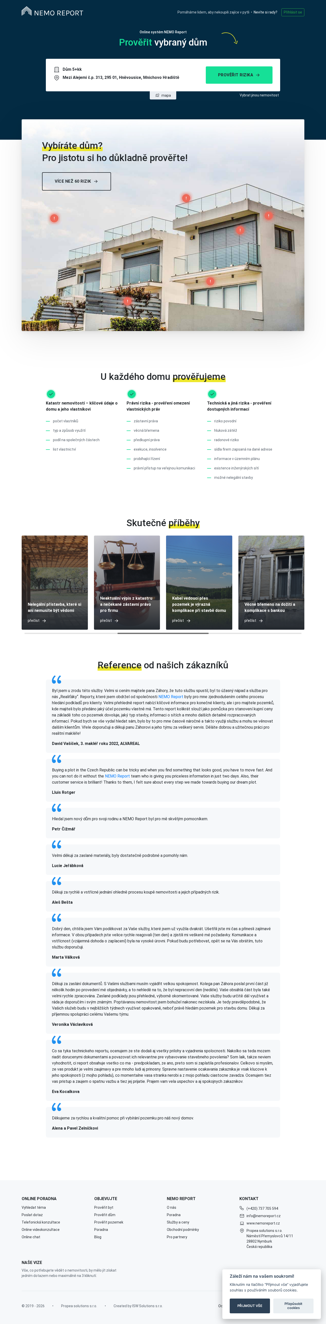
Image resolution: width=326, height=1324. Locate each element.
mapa (166, 95)
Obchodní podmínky (183, 1230)
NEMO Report (170, 696)
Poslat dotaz (32, 1215)
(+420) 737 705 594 (262, 1208)
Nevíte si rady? (265, 12)
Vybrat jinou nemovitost (259, 95)
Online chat (31, 1237)
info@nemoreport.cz (264, 1216)
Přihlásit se (293, 12)
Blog (97, 1237)
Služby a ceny (178, 1222)
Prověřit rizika (235, 75)
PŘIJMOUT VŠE (249, 1306)
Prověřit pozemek (108, 1222)
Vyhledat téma (34, 1207)
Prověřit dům (104, 1215)
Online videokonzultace (41, 1230)
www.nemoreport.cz (263, 1223)
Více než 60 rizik (73, 181)
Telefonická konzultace (41, 1222)
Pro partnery (177, 1237)
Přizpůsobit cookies (293, 1306)
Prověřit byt (103, 1207)
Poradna (101, 1230)
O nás (171, 1207)
